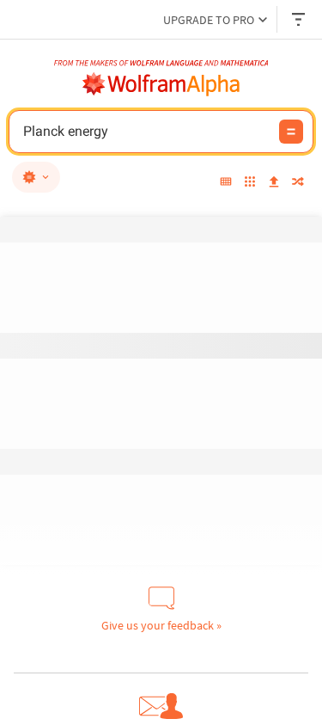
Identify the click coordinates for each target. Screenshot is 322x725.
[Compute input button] (291, 132)
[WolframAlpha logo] (161, 84)
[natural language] (36, 177)
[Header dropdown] (299, 19)
